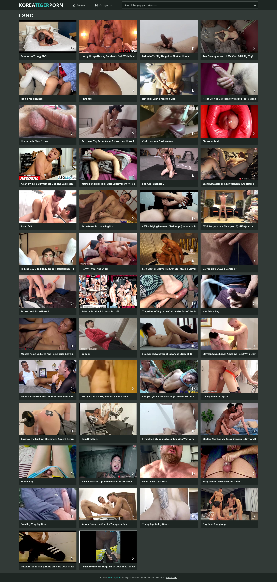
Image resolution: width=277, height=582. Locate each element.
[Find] (254, 5)
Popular (81, 5)
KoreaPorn (41, 5)
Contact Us (171, 577)
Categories (105, 5)
